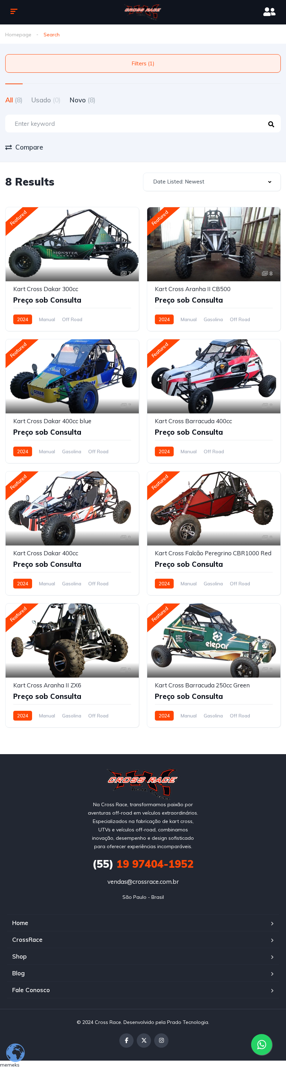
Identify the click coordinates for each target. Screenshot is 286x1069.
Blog (18, 973)
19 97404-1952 (143, 864)
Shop (19, 956)
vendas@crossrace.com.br (143, 881)
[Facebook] (126, 1040)
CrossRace (27, 939)
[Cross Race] (143, 12)
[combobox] (212, 182)
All (14, 100)
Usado (46, 100)
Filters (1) (143, 63)
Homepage (18, 34)
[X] (144, 1040)
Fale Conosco (31, 990)
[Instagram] (161, 1040)
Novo (82, 100)
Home (20, 922)
